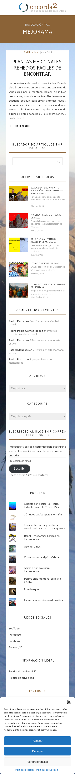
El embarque (31, 589)
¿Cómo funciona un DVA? (45, 263)
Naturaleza (31, 52)
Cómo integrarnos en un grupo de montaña (48, 286)
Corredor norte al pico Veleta (41, 557)
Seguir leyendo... (20, 126)
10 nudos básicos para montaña (43, 514)
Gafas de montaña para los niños (43, 600)
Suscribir (19, 468)
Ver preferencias (37, 761)
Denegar (37, 751)
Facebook (14, 641)
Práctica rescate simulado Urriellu (46, 216)
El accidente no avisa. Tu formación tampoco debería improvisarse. (47, 190)
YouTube (14, 628)
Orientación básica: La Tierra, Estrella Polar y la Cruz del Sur (41, 505)
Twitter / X (15, 647)
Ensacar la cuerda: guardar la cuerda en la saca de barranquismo (44, 526)
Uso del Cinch (32, 546)
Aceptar (37, 740)
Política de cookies (24, 769)
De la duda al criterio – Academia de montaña (44, 240)
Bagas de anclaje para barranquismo (37, 569)
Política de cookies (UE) (23, 671)
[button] (69, 702)
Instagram (15, 634)
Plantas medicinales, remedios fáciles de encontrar (37, 68)
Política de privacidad (47, 769)
